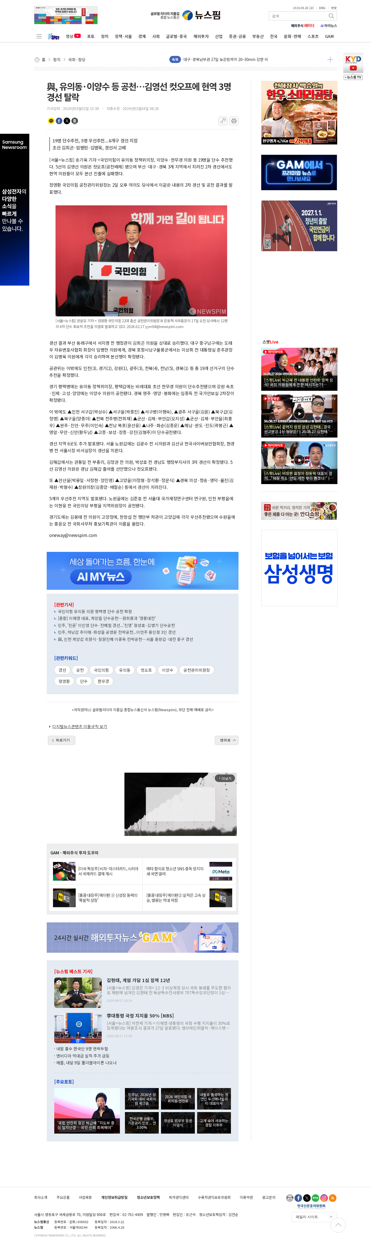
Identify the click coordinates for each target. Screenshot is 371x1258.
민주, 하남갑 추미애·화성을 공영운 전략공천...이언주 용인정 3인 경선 (117, 632)
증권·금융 (237, 36)
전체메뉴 (39, 36)
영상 (69, 36)
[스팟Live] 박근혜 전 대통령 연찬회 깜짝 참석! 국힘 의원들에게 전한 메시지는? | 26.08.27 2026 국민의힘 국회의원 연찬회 (298, 382)
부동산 (258, 36)
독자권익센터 (179, 1197)
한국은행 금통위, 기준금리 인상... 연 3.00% (142, 1123)
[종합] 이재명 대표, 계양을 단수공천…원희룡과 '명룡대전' (107, 618)
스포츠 (313, 36)
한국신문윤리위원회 (311, 1206)
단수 (84, 681)
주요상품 (63, 1197)
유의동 (124, 670)
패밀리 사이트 (307, 1217)
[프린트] (233, 120)
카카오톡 (51, 121)
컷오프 (146, 670)
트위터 (67, 121)
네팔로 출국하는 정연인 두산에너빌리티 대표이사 (214, 1099)
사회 (156, 36)
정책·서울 (123, 36)
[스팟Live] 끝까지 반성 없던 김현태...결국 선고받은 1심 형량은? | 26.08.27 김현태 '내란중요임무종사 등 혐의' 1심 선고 (298, 428)
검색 (332, 16)
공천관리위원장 (196, 670)
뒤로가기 (63, 740)
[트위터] (307, 1198)
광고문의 (268, 1197)
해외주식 (302, 25)
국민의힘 (101, 670)
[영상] (299, 368)
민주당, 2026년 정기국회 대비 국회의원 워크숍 (142, 1099)
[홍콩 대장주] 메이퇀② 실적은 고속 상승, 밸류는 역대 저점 (175, 897)
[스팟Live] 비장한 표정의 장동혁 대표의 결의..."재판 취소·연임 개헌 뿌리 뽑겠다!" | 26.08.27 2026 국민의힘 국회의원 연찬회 (298, 475)
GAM (329, 36)
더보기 (330, 59)
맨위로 (225, 740)
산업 (219, 36)
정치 (105, 36)
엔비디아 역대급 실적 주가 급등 (83, 1055)
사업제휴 (85, 1197)
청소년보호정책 (148, 1197)
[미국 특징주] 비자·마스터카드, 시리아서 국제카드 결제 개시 (108, 871)
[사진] (78, 992)
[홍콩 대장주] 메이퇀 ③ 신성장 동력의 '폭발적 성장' (107, 897)
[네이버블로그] (315, 1198)
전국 (274, 36)
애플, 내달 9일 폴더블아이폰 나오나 (86, 1062)
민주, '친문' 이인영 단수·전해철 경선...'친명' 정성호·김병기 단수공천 (116, 625)
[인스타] (324, 1198)
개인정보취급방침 (114, 1197)
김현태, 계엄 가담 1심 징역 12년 (138, 980)
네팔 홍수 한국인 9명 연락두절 (82, 1048)
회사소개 (40, 1197)
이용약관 (246, 1197)
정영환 (64, 681)
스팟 (270, 342)
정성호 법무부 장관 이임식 (178, 1122)
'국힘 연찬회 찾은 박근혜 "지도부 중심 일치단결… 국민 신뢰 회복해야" (86, 1125)
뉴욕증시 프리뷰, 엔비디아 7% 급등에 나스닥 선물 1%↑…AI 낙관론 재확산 (244, 59)
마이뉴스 (329, 25)
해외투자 (201, 36)
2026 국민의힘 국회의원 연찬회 (178, 1098)
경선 (62, 670)
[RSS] (332, 1198)
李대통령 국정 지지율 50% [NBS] (140, 1015)
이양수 (167, 670)
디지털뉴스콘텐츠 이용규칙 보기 (79, 726)
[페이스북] (298, 1198)
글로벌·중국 (176, 36)
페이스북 (59, 121)
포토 (91, 36)
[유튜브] (290, 1198)
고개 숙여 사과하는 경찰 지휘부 (214, 1122)
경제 (142, 36)
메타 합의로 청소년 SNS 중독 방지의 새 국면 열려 (174, 871)
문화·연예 (292, 36)
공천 (80, 670)
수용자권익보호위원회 (214, 1197)
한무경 (103, 681)
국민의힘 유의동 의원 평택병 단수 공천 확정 (95, 611)
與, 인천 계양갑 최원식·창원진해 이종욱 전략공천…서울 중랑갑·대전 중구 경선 (125, 639)
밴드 (74, 121)
